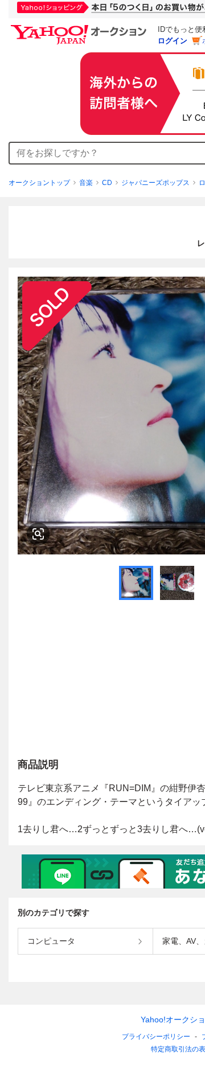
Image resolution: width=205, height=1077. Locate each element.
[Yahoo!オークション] (80, 28)
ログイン (172, 40)
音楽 (86, 183)
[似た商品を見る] (38, 534)
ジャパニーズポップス (155, 183)
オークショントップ (39, 183)
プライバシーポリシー (156, 1037)
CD (107, 183)
